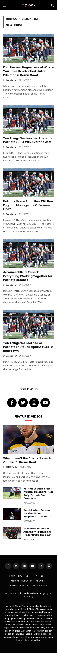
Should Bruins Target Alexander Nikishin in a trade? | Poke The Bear (37, 532)
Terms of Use (39, 585)
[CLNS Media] (28, 5)
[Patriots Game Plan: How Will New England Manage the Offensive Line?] (28, 182)
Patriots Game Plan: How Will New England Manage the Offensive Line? (28, 205)
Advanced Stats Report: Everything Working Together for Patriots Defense (27, 276)
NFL (28, 576)
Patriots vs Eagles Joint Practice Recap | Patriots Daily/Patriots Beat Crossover (38, 493)
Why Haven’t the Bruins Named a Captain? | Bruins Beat (27, 460)
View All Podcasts (22, 581)
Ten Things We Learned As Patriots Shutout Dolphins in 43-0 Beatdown (28, 347)
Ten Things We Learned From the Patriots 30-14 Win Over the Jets (27, 140)
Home (12, 576)
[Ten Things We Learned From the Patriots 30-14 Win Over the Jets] (28, 119)
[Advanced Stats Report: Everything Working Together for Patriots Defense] (28, 253)
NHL (43, 576)
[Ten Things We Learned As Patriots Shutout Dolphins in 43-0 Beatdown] (28, 324)
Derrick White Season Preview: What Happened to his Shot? (37, 513)
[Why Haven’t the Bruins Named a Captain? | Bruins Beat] (28, 439)
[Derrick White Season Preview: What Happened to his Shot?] (12, 514)
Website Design (38, 593)
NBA (20, 576)
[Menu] (5, 5)
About (39, 581)
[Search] (52, 5)
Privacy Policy (19, 585)
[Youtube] (45, 402)
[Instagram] (34, 402)
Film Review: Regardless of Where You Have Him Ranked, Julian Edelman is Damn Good (28, 71)
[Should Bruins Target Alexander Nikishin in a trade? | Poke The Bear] (12, 533)
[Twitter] (23, 402)
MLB (35, 576)
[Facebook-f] (12, 402)
